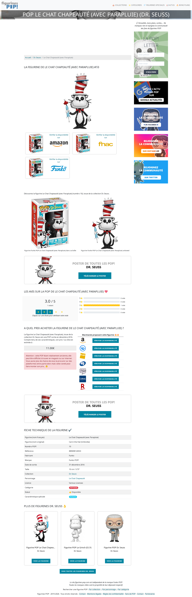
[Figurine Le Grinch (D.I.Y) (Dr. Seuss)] (77, 528)
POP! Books (73, 488)
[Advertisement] (77, 38)
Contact (82, 594)
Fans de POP (130, 594)
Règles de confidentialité (113, 594)
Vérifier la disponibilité (105, 341)
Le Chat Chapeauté (77, 478)
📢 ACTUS (170, 5)
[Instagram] (151, 145)
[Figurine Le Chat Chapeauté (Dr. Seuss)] (41, 528)
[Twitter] (151, 172)
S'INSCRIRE (151, 72)
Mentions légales (94, 594)
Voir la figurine (41, 561)
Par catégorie (123, 589)
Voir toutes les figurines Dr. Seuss (77, 571)
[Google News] (151, 92)
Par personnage (109, 589)
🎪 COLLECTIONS (119, 5)
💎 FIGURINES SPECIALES (154, 5)
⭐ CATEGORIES (135, 5)
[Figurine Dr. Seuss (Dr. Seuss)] (114, 528)
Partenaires (150, 594)
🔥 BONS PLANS (183, 5)
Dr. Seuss (73, 474)
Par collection (94, 589)
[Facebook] (151, 119)
